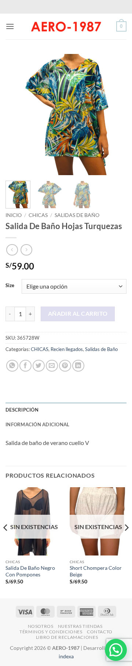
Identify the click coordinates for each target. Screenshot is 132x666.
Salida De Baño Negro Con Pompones (30, 571)
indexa (66, 656)
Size (10, 285)
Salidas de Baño (77, 215)
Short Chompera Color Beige (96, 571)
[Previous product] (26, 250)
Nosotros (41, 626)
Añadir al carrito (78, 313)
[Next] (114, 114)
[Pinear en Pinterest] (65, 366)
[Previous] (17, 114)
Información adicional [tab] (37, 424)
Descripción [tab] (22, 410)
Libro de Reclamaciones (67, 637)
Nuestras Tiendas (80, 626)
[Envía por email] (52, 366)
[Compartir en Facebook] (25, 366)
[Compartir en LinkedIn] (78, 366)
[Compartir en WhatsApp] (12, 366)
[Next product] (12, 250)
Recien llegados (67, 349)
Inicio (14, 215)
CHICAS (38, 215)
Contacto (100, 631)
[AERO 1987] (66, 26)
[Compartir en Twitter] (39, 366)
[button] (10, 26)
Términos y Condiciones (50, 631)
